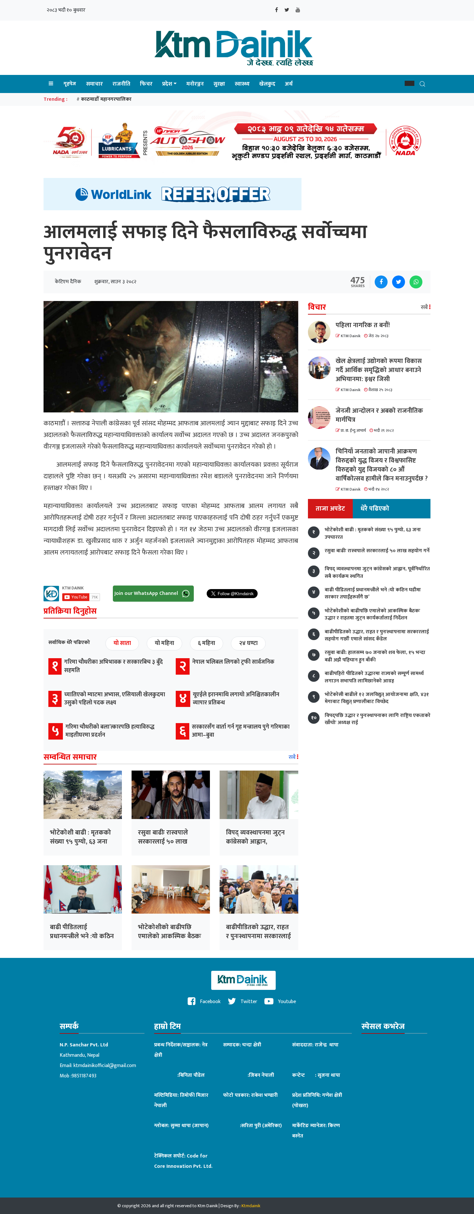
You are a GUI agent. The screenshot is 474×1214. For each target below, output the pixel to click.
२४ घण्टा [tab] (248, 643)
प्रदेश (167, 83)
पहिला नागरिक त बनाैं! (363, 325)
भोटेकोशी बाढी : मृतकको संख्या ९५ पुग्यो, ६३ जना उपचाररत (80, 841)
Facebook (210, 1001)
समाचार (94, 83)
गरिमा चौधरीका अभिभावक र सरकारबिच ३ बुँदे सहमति (113, 666)
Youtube (286, 1001)
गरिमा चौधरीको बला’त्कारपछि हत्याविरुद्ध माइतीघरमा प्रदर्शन (109, 731)
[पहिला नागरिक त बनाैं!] (322, 332)
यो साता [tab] (122, 643)
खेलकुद (267, 83)
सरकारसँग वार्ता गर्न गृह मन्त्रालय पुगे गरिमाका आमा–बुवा (241, 731)
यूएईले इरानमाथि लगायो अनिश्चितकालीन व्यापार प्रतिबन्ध (236, 699)
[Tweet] (398, 281)
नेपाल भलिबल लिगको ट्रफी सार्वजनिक (233, 662)
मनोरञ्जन (195, 83)
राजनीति (121, 83)
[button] (409, 83)
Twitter (248, 1001)
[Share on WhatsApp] (416, 281)
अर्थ (288, 83)
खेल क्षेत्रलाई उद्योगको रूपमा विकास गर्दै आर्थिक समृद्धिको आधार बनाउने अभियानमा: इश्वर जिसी (379, 370)
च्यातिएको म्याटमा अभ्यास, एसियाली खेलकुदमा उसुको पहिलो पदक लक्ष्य (114, 699)
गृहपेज (70, 83)
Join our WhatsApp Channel (146, 593)
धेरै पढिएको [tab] (374, 508)
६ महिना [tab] (206, 643)
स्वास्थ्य (242, 83)
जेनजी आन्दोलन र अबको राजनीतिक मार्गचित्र (379, 415)
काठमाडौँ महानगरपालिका (106, 99)
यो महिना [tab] (164, 643)
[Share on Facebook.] (381, 281)
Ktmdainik (251, 1205)
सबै (293, 757)
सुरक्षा (219, 83)
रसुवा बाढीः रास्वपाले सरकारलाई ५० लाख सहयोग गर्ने (163, 841)
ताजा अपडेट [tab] (330, 508)
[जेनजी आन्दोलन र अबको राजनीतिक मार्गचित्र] (322, 417)
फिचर (146, 83)
